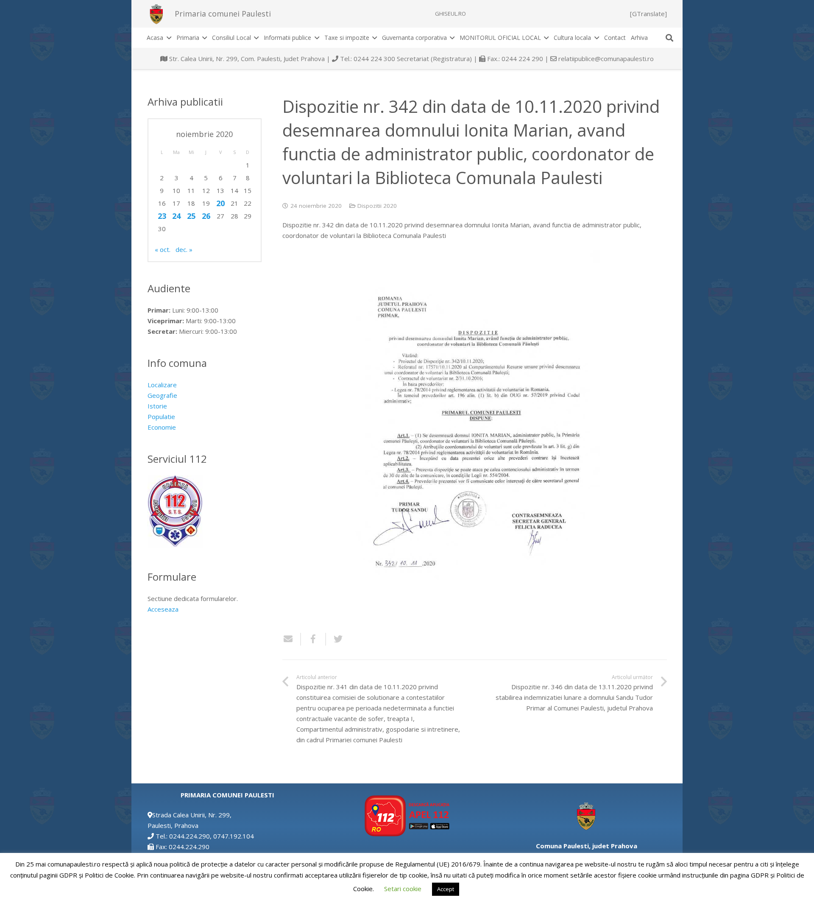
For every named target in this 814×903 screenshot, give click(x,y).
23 (162, 216)
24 (176, 216)
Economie (162, 427)
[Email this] (291, 639)
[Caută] (669, 38)
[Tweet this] (335, 639)
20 (220, 203)
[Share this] (313, 639)
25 (191, 216)
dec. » (184, 249)
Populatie (161, 416)
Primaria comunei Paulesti (223, 13)
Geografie (162, 395)
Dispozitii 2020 (377, 206)
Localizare (162, 384)
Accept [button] (445, 889)
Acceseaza (163, 609)
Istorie (157, 406)
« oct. (162, 249)
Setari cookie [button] (402, 888)
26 (206, 216)
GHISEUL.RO (450, 13)
